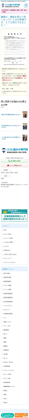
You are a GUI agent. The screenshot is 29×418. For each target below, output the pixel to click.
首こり (5, 358)
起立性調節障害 (8, 301)
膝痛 (5, 342)
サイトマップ (7, 258)
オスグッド (7, 309)
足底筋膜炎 (7, 366)
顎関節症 (6, 350)
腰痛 (5, 338)
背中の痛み (7, 273)
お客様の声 (7, 250)
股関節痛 (6, 330)
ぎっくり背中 (7, 374)
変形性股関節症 (8, 293)
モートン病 (7, 326)
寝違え (5, 390)
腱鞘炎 (5, 346)
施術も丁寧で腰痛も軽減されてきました (11, 114)
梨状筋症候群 (7, 277)
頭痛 (5, 394)
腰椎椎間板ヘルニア (9, 386)
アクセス (6, 246)
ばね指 (5, 354)
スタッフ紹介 (7, 234)
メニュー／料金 (8, 238)
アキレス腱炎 (7, 285)
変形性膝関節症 (8, 297)
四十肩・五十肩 (8, 362)
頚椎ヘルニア (7, 322)
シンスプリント (8, 305)
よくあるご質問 (8, 242)
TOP (5, 230)
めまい (5, 398)
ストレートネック (9, 370)
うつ (5, 317)
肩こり (5, 334)
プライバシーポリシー (10, 262)
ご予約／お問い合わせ (10, 254)
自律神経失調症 (8, 313)
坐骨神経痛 (7, 382)
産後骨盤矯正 (7, 281)
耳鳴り (5, 402)
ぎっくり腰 (7, 378)
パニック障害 (7, 289)
